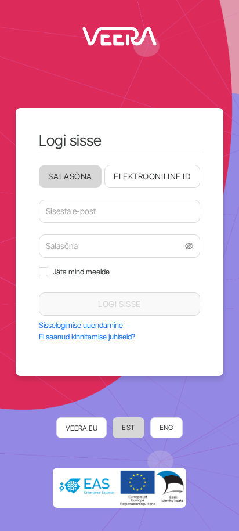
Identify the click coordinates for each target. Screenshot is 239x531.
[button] (189, 246)
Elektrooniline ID (152, 176)
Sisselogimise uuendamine (81, 325)
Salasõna (70, 176)
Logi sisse (119, 304)
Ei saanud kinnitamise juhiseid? (87, 336)
